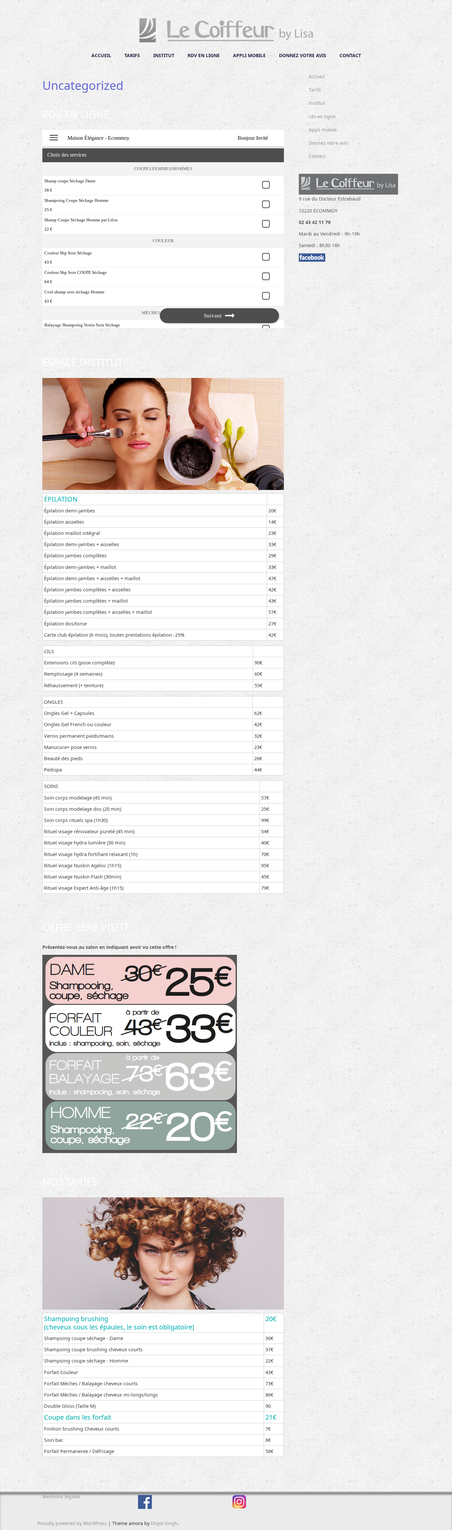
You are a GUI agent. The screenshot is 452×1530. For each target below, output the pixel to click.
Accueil (101, 55)
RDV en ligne (76, 114)
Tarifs (132, 55)
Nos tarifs (69, 1181)
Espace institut (82, 362)
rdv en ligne (204, 55)
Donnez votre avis (302, 55)
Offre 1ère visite (86, 927)
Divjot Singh (164, 1523)
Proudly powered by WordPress (72, 1523)
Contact (350, 55)
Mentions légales (61, 1496)
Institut (163, 55)
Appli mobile (249, 55)
